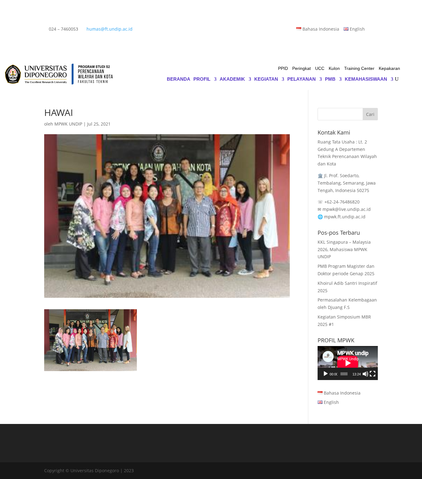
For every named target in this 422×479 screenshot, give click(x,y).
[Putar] (326, 374)
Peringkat (301, 68)
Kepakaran (389, 68)
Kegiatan (266, 79)
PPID (283, 68)
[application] (348, 363)
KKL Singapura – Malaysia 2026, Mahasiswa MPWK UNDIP (344, 249)
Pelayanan (301, 79)
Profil (201, 79)
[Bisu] (365, 374)
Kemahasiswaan (366, 79)
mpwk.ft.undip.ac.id (344, 217)
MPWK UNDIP (68, 124)
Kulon (334, 68)
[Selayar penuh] (372, 374)
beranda (178, 79)
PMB (330, 79)
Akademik (232, 79)
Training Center (359, 68)
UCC (319, 68)
